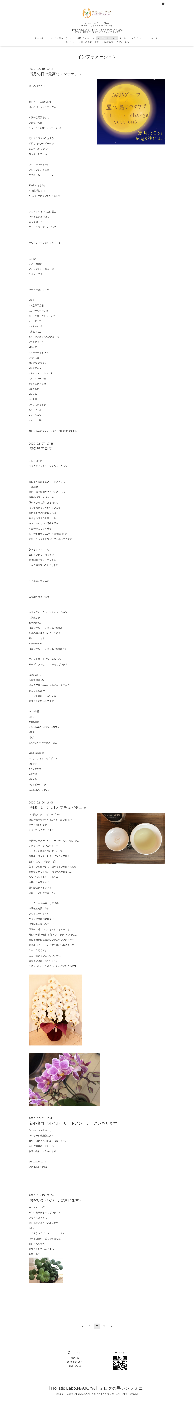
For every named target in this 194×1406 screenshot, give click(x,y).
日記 (97, 42)
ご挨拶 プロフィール (84, 38)
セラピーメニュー (139, 38)
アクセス (124, 38)
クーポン (155, 38)
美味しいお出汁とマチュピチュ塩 (58, 807)
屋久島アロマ (41, 448)
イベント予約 (122, 42)
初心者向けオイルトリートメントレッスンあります (73, 1123)
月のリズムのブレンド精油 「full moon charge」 (53, 431)
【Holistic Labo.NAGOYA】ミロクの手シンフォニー (97, 1388)
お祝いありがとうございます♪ (55, 1200)
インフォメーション (107, 38)
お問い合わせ (85, 42)
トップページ (41, 38)
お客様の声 (107, 42)
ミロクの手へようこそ (61, 38)
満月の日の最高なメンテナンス (56, 74)
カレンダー (71, 42)
